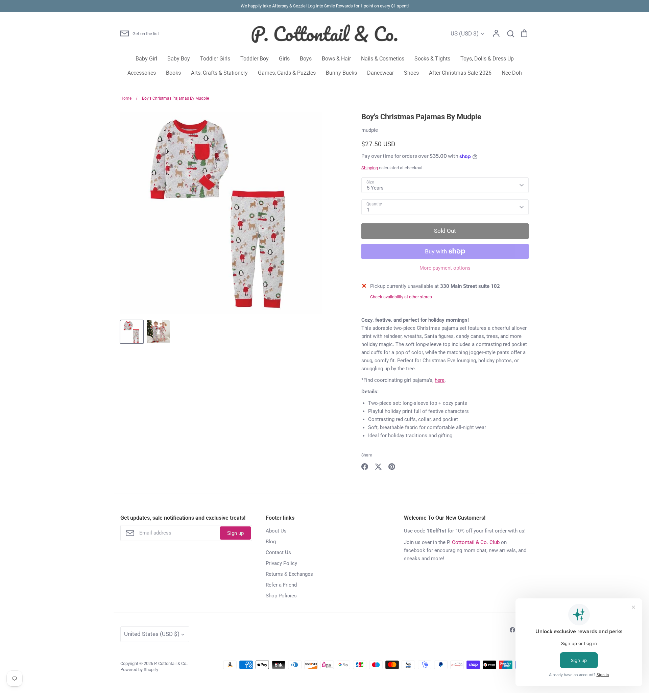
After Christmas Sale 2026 (460, 73)
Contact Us (278, 552)
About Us (276, 531)
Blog (271, 542)
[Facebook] (512, 630)
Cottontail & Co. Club (476, 542)
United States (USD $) (151, 633)
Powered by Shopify (139, 669)
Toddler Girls (215, 58)
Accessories (141, 73)
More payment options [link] (445, 268)
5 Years (375, 188)
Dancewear (380, 73)
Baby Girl (146, 58)
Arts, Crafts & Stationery (219, 73)
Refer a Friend (281, 585)
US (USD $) (465, 33)
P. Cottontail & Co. (170, 663)
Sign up (235, 533)
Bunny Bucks (341, 73)
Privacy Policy (281, 563)
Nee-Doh (512, 73)
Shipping (369, 167)
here (439, 380)
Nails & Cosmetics (382, 58)
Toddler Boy (254, 58)
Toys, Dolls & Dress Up (487, 58)
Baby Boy (178, 58)
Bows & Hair (336, 58)
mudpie (369, 130)
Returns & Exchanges (289, 574)
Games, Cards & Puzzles (287, 73)
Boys (306, 58)
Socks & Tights (432, 58)
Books (173, 73)
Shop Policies (281, 596)
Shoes (411, 73)
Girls (284, 58)
